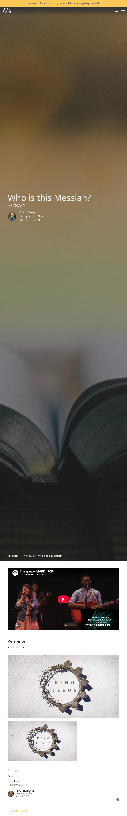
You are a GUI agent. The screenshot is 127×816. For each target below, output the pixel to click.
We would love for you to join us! (64, 3)
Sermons (13, 555)
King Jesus (28, 555)
